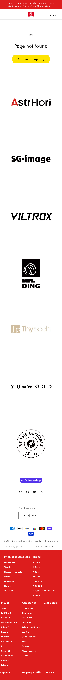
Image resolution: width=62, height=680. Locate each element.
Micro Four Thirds (10, 622)
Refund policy (51, 541)
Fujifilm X (6, 613)
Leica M (5, 665)
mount (5, 602)
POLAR (36, 595)
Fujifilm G (6, 636)
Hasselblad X (7, 641)
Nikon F (5, 660)
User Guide (50, 602)
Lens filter (27, 617)
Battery (25, 646)
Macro (7, 576)
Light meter (27, 632)
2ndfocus (16, 540)
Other (25, 655)
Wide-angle (9, 562)
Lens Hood (27, 622)
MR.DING (37, 576)
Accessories (29, 602)
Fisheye (8, 586)
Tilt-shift (8, 590)
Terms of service (34, 546)
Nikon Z (5, 627)
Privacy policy (15, 546)
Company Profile (31, 672)
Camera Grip (28, 608)
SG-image (38, 567)
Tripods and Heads (31, 627)
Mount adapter (29, 651)
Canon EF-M (7, 655)
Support (5, 672)
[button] (6, 14)
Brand (37, 556)
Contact (49, 672)
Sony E (4, 608)
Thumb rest (27, 613)
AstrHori (37, 562)
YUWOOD (37, 586)
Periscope (9, 581)
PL (2, 646)
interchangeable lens (17, 556)
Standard (8, 567)
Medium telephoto (13, 572)
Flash (24, 641)
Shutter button (29, 636)
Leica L (4, 632)
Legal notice (51, 546)
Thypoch (37, 581)
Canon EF (5, 651)
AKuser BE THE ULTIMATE (45, 590)
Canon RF (5, 617)
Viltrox (36, 572)
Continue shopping (31, 59)
